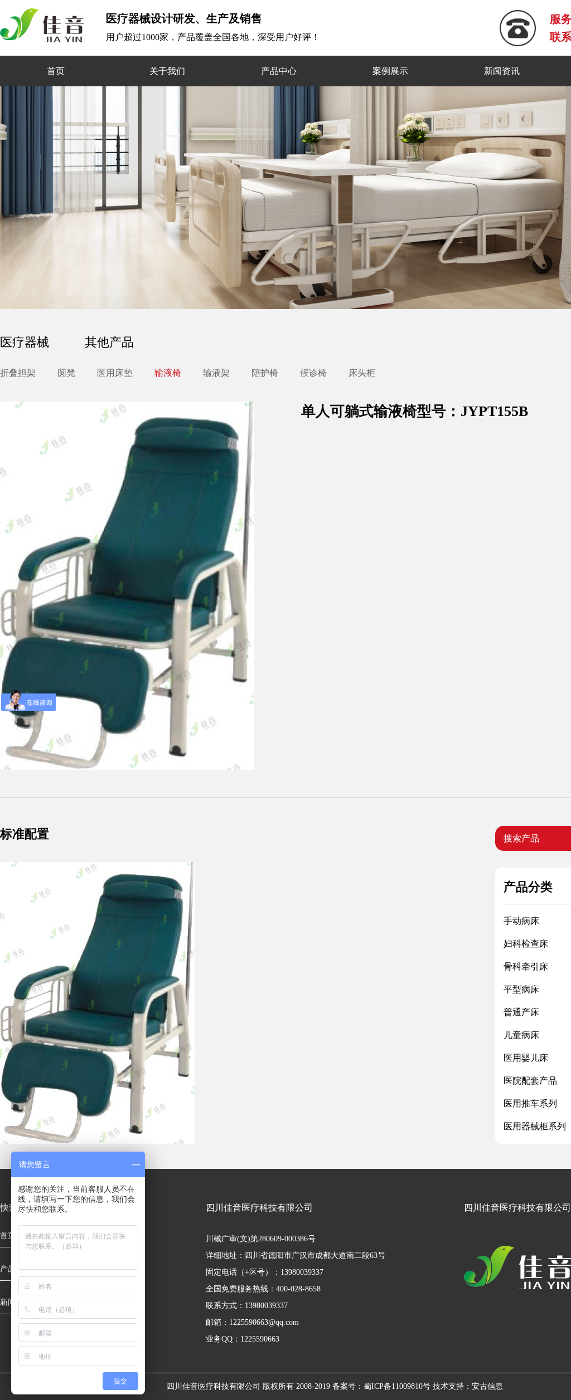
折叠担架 (18, 373)
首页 (56, 71)
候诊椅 (313, 373)
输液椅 (167, 373)
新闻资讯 (502, 71)
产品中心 (279, 71)
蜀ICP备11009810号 (397, 1386)
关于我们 (167, 71)
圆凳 (66, 373)
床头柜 (362, 373)
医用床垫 (115, 373)
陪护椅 (264, 373)
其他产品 (109, 342)
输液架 (216, 373)
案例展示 (390, 71)
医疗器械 (24, 342)
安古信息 (487, 1386)
